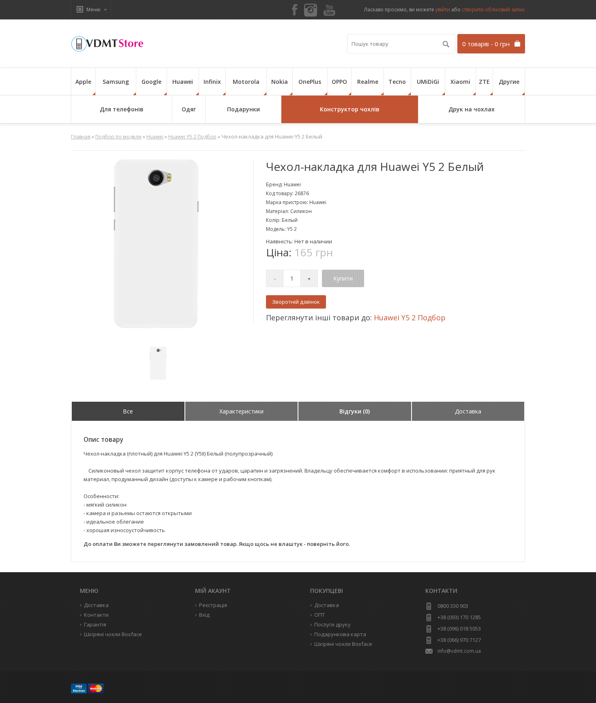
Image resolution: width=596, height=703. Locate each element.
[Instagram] (310, 10)
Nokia (279, 81)
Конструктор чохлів (349, 109)
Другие (509, 81)
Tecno (397, 81)
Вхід (204, 614)
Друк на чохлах (471, 109)
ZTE (484, 81)
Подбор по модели (118, 136)
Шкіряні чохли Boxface (343, 644)
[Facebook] (295, 10)
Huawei (182, 81)
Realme (367, 81)
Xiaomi (460, 81)
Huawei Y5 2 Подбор (192, 136)
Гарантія (95, 624)
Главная (80, 136)
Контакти (96, 614)
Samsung (116, 81)
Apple (83, 81)
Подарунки (243, 109)
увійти (442, 9)
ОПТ (319, 614)
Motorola (246, 81)
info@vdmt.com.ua (459, 651)
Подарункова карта (340, 634)
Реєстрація (213, 605)
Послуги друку (332, 624)
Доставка (326, 605)
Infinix (212, 81)
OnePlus (309, 81)
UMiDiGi (428, 81)
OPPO (339, 81)
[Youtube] (329, 10)
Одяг (189, 109)
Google (151, 81)
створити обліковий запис (493, 9)
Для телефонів (122, 109)
